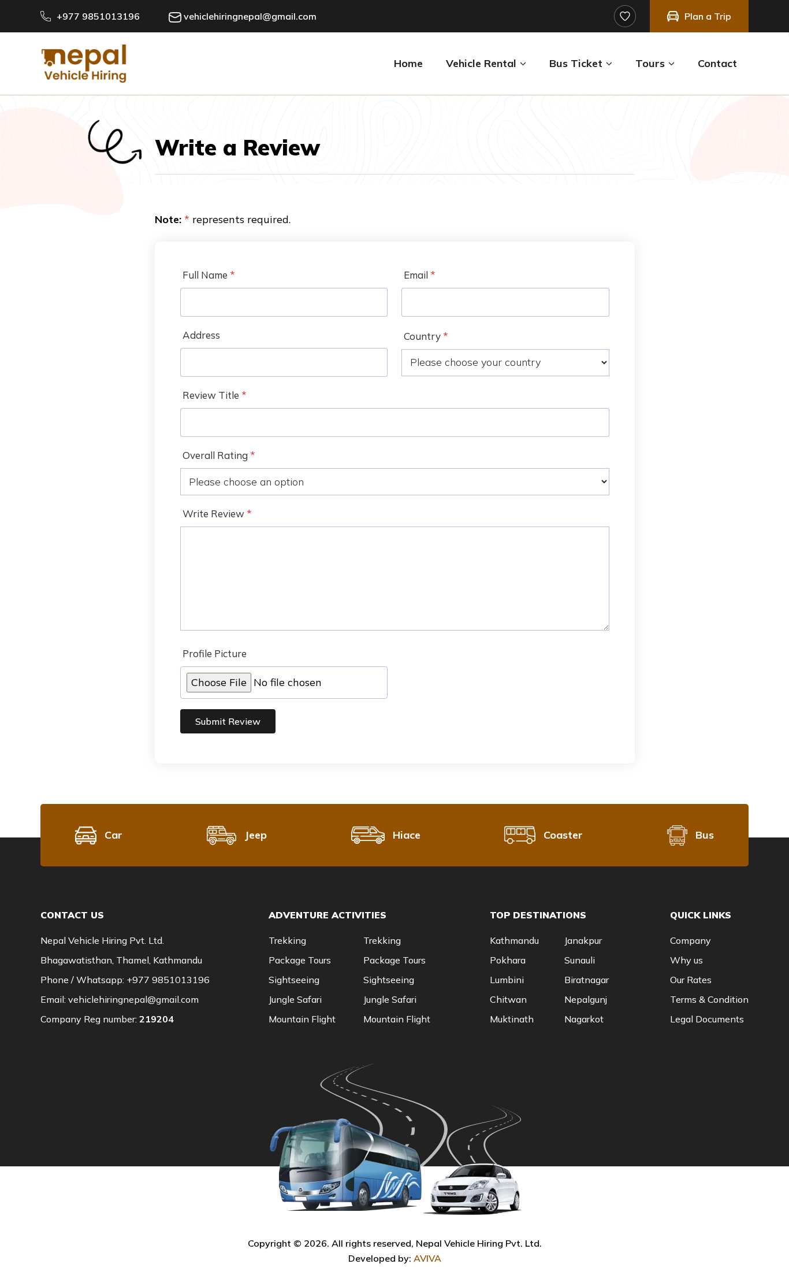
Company (690, 940)
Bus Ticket (575, 63)
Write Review (217, 513)
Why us (686, 960)
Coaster (563, 835)
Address (201, 335)
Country (426, 336)
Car (113, 835)
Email (420, 275)
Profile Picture (215, 653)
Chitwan (508, 999)
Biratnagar (586, 979)
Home (408, 63)
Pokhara (508, 960)
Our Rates (691, 979)
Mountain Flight (302, 1019)
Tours (650, 63)
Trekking (287, 940)
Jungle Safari (295, 999)
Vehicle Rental (481, 63)
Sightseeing (294, 979)
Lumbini (507, 979)
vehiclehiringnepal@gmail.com (250, 16)
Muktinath (512, 1019)
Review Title (215, 395)
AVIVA (427, 1258)
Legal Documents (707, 1019)
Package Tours (300, 960)
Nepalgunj (585, 999)
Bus (704, 835)
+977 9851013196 (98, 16)
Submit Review (227, 721)
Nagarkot (584, 1019)
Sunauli (579, 960)
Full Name (209, 275)
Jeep (255, 835)
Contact (717, 63)
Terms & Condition (709, 999)
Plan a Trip (707, 16)
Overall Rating (219, 455)
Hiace (406, 835)
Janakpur (583, 940)
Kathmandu (514, 940)
